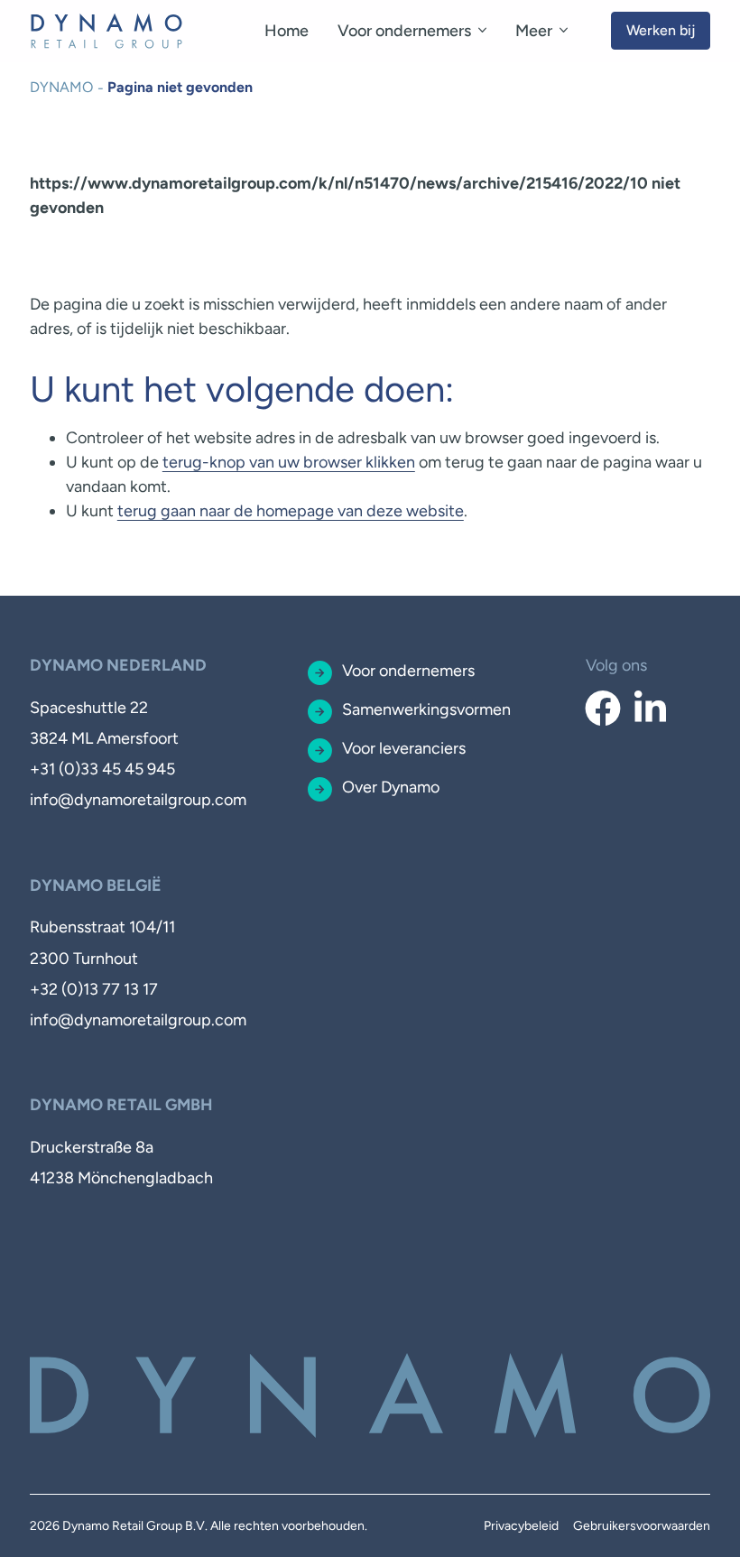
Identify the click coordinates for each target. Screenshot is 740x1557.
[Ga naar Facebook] (602, 709)
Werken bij (660, 30)
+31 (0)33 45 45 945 (102, 769)
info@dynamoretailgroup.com (138, 800)
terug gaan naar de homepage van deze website (290, 511)
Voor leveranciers (404, 748)
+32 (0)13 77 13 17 (94, 989)
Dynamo (61, 87)
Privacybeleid (521, 1526)
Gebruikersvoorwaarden (641, 1526)
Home (286, 31)
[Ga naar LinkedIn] (650, 709)
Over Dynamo (390, 787)
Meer (533, 31)
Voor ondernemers (404, 31)
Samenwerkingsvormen (426, 709)
